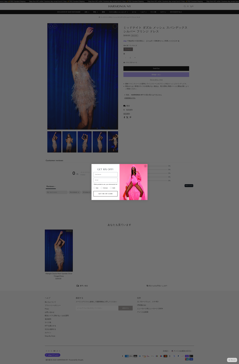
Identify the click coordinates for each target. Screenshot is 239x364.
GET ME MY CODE (105, 194)
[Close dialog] (145, 166)
